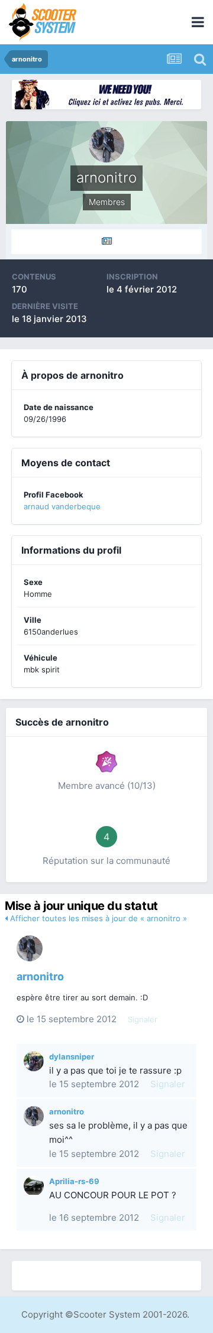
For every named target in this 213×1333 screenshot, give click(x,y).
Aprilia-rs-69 (74, 1181)
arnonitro (40, 976)
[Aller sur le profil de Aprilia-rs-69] (34, 1186)
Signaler (142, 1019)
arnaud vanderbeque (62, 506)
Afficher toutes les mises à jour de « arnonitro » (97, 918)
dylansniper (71, 1056)
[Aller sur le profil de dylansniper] (34, 1061)
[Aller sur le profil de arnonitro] (30, 948)
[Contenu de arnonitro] (106, 242)
